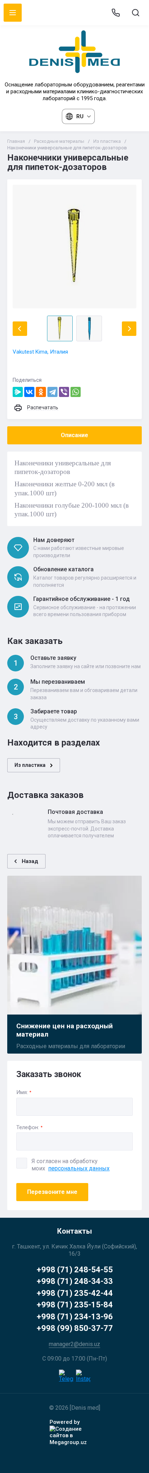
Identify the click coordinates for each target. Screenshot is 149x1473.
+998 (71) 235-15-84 (75, 1304)
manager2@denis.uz (74, 1344)
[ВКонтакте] (29, 392)
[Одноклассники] (41, 392)
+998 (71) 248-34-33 (75, 1281)
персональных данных (79, 1168)
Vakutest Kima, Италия (40, 352)
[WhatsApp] (76, 392)
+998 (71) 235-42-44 (75, 1293)
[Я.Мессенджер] (18, 392)
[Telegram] (52, 392)
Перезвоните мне (52, 1191)
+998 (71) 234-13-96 (75, 1316)
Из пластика (107, 141)
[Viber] (64, 392)
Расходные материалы (59, 141)
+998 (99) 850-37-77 (75, 1328)
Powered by (65, 1422)
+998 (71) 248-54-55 (75, 1269)
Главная (16, 141)
